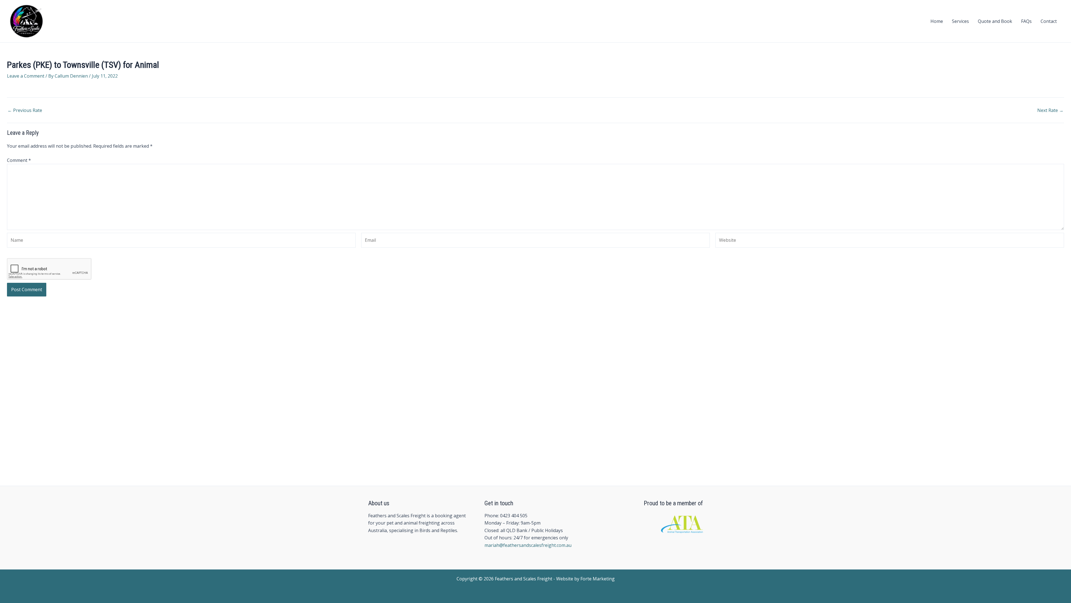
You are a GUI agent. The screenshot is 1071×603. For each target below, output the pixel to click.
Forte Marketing (597, 579)
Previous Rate (25, 110)
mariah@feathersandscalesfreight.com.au (527, 545)
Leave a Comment (25, 76)
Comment (19, 160)
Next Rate (1050, 110)
